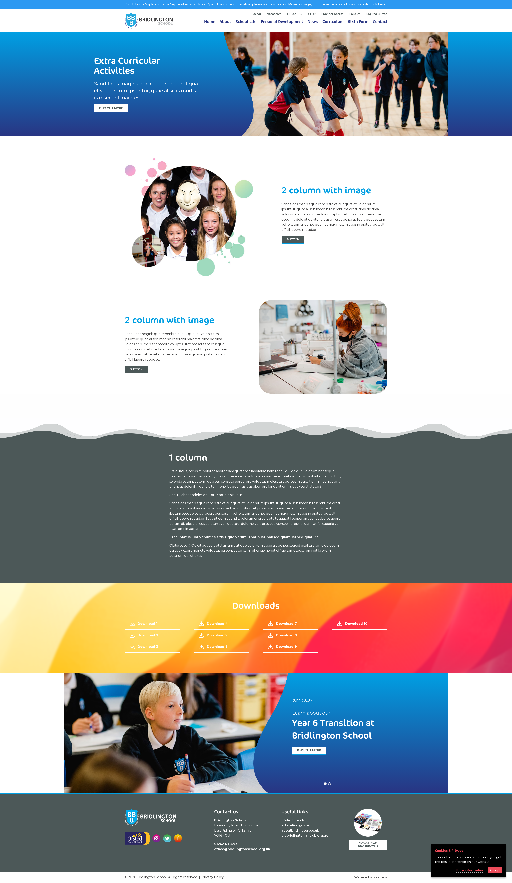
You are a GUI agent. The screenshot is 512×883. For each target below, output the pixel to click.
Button (293, 239)
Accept (495, 870)
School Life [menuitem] (246, 21)
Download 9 (286, 647)
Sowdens (380, 877)
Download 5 (217, 635)
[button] (324, 783)
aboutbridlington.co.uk (300, 830)
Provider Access (332, 13)
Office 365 (294, 13)
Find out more (111, 108)
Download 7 (286, 624)
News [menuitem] (313, 21)
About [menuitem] (225, 21)
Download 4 (217, 624)
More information (470, 870)
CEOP (311, 13)
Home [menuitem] (209, 21)
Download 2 (148, 635)
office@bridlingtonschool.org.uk (242, 849)
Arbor (257, 13)
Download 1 (148, 624)
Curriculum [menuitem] (333, 21)
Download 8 (286, 635)
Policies (354, 13)
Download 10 (356, 624)
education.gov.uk (295, 825)
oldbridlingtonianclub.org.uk (304, 835)
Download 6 (217, 647)
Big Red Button (376, 13)
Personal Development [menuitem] (282, 21)
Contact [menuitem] (380, 21)
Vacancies (274, 13)
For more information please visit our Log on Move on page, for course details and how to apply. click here (301, 4)
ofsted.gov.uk (292, 820)
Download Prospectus (368, 845)
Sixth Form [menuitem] (358, 21)
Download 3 (148, 647)
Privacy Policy (213, 877)
